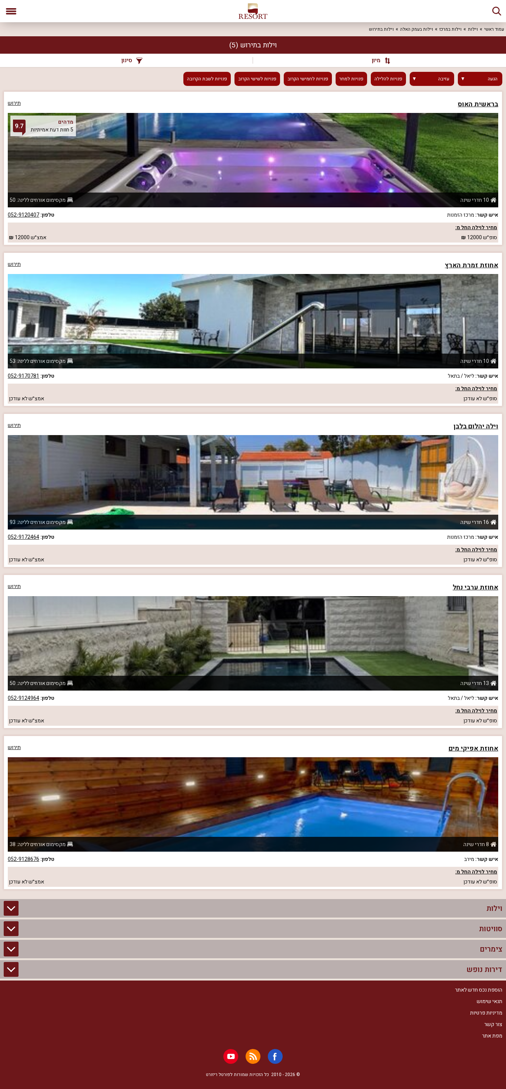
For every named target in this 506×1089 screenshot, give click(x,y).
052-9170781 (23, 376)
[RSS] (253, 1056)
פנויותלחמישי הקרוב (307, 79)
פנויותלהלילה (388, 79)
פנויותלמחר (351, 79)
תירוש (14, 103)
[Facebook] (275, 1056)
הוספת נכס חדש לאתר (478, 990)
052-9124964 (23, 698)
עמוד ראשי (494, 29)
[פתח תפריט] (11, 11)
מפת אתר (492, 1036)
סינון (126, 60)
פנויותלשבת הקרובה (207, 79)
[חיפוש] (496, 11)
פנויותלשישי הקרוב (257, 79)
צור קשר (493, 1024)
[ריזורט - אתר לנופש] (253, 11)
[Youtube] (230, 1056)
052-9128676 (23, 859)
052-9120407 (23, 215)
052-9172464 (23, 537)
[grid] (253, 490)
